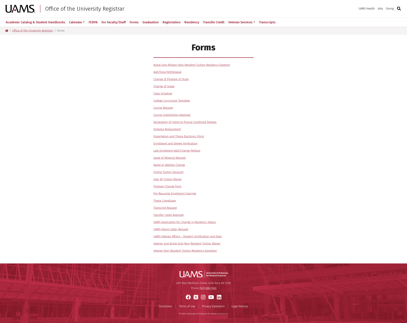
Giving (390, 8)
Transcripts (267, 22)
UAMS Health (367, 8)
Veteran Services (240, 22)
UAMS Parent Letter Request (170, 229)
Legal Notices (239, 306)
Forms (134, 22)
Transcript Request (165, 208)
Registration (171, 22)
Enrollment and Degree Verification (175, 143)
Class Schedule (162, 93)
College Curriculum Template (171, 100)
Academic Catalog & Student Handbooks (35, 22)
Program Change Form (167, 186)
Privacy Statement (213, 306)
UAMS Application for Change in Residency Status (184, 222)
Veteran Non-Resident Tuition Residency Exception (185, 250)
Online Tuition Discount (168, 172)
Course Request (163, 108)
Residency (191, 22)
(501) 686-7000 (208, 288)
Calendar (75, 22)
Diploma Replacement (167, 129)
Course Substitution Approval (171, 115)
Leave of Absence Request (169, 158)
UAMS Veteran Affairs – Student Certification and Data (187, 236)
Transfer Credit (213, 22)
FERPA (93, 22)
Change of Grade (163, 86)
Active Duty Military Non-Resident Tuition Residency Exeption (191, 65)
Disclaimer (165, 306)
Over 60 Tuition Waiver (167, 179)
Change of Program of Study (171, 79)
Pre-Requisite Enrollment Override (174, 193)
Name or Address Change (169, 165)
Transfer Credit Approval (168, 215)
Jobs (380, 8)
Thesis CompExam (164, 200)
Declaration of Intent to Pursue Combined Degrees (185, 122)
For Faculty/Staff (113, 22)
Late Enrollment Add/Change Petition (176, 150)
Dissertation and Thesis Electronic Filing (178, 136)
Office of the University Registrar (84, 8)
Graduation (150, 22)
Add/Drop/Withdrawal (167, 72)
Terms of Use (187, 306)
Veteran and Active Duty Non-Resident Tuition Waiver (187, 243)
